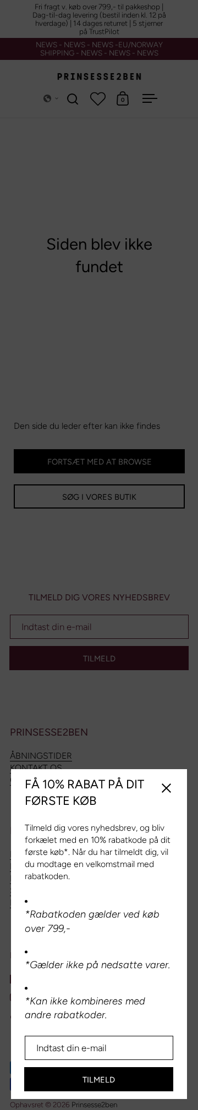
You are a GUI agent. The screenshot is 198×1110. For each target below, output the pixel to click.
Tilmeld (98, 1080)
